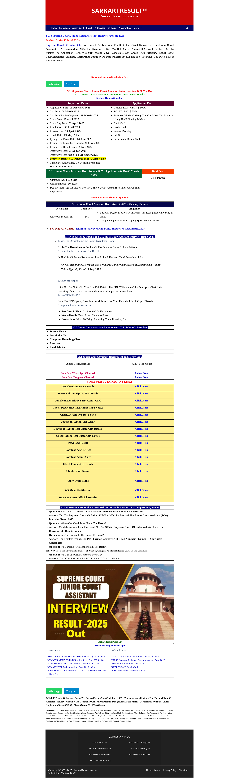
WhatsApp (54, 84)
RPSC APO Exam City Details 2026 (128, 670)
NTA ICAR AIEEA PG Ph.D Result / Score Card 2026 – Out (76, 660)
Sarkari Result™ (119, 10)
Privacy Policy (169, 770)
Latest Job (64, 28)
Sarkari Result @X (100, 742)
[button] (187, 28)
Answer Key (125, 28)
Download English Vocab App (110, 645)
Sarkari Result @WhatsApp (100, 748)
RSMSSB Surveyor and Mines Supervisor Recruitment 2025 (110, 228)
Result (89, 28)
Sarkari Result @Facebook (99, 754)
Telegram (71, 84)
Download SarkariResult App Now (109, 76)
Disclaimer (184, 770)
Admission (100, 28)
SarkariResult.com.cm (109, 97)
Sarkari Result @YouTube (139, 754)
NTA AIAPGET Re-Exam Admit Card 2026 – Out (71, 667)
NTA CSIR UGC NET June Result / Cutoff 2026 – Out (73, 663)
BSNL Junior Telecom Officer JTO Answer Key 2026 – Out (76, 656)
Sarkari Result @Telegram (139, 742)
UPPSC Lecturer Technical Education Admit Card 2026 (138, 660)
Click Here (141, 480)
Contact (157, 770)
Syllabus (112, 28)
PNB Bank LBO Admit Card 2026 (127, 663)
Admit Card (78, 28)
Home (54, 28)
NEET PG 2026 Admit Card (124, 667)
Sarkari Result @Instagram (139, 748)
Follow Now (142, 373)
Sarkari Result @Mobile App (99, 760)
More (136, 28)
